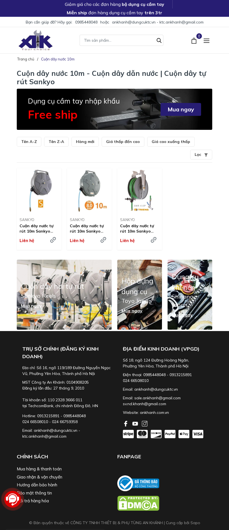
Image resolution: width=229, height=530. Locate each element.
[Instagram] (144, 423)
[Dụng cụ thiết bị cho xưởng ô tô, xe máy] (35, 40)
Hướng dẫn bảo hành (37, 484)
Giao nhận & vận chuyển (39, 477)
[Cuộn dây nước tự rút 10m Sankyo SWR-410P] (139, 190)
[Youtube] (135, 423)
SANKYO (27, 219)
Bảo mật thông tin (34, 493)
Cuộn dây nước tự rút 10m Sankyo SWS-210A (36, 228)
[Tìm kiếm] (159, 40)
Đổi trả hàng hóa (33, 500)
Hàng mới (85, 141)
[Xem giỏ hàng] (194, 40)
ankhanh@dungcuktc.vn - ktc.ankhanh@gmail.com (158, 22)
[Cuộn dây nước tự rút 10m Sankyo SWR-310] (89, 190)
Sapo (195, 522)
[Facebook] (126, 423)
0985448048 (86, 22)
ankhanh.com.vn (154, 412)
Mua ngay (181, 109)
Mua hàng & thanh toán (39, 469)
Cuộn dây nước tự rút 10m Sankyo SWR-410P (137, 228)
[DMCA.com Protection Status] (164, 503)
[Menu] (206, 40)
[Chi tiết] (53, 239)
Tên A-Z (29, 141)
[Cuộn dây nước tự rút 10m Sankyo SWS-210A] (39, 190)
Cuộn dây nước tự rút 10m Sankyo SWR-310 (87, 228)
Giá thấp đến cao (123, 141)
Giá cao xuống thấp (171, 141)
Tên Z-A (56, 141)
